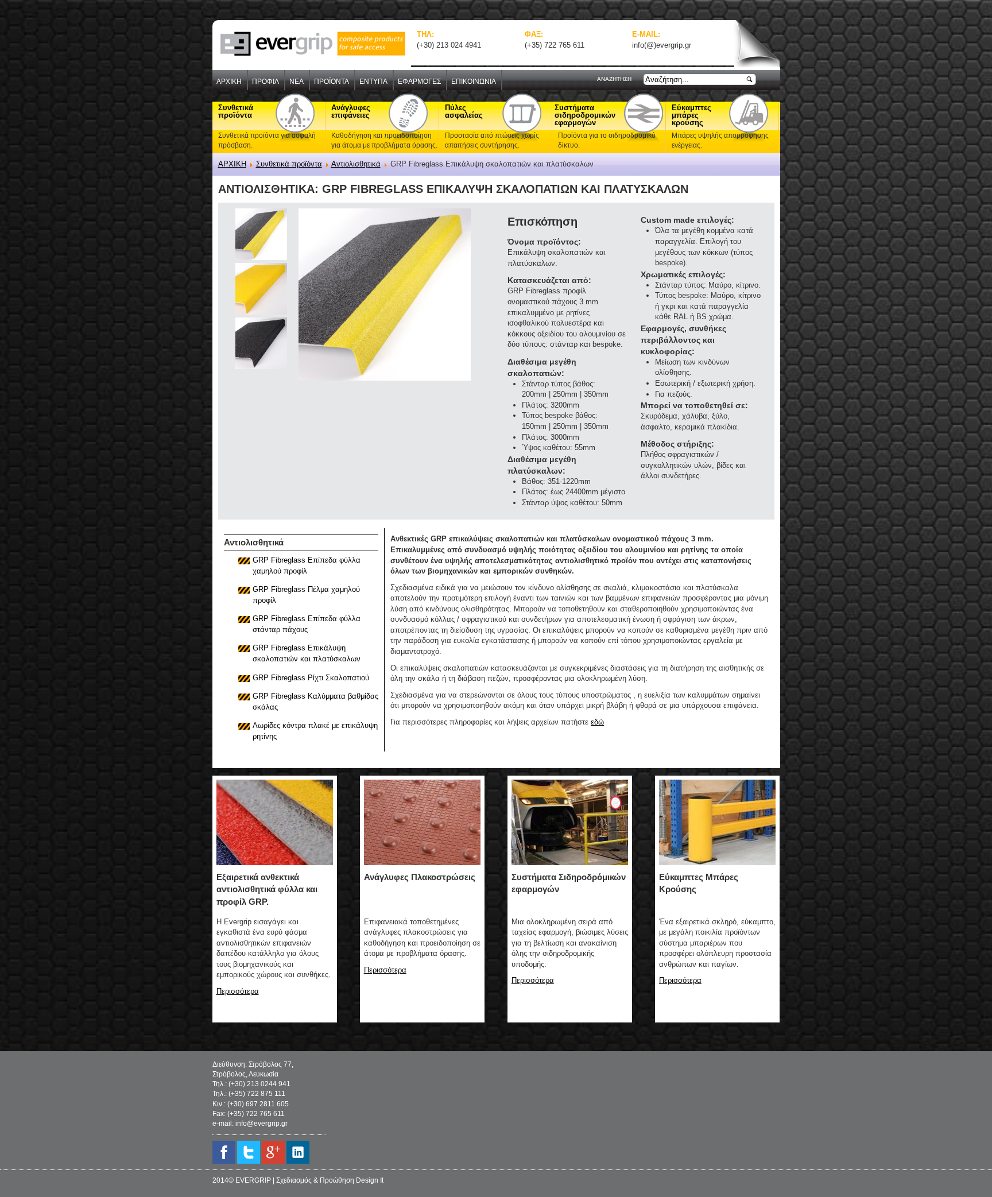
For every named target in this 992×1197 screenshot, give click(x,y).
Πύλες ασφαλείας (464, 111)
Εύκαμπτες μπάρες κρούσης (691, 115)
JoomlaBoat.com (442, 443)
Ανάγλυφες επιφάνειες (350, 111)
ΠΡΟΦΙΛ (265, 82)
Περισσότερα (237, 991)
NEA (296, 82)
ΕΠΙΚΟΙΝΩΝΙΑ (473, 82)
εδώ (597, 722)
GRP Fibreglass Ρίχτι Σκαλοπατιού (311, 677)
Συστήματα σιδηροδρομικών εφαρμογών (582, 115)
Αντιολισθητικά (356, 164)
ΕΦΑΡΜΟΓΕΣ (419, 82)
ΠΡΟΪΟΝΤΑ (331, 82)
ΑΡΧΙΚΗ (229, 82)
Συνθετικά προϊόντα (235, 111)
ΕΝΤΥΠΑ (373, 82)
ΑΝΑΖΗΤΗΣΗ (614, 79)
